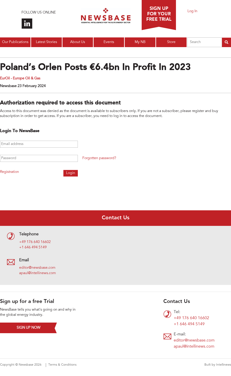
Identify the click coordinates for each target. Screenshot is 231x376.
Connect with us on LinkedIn (27, 23)
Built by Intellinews (217, 365)
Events (109, 42)
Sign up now (28, 328)
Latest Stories (46, 42)
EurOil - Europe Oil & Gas (20, 78)
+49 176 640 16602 (35, 242)
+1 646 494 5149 (33, 247)
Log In (192, 11)
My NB (140, 42)
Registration (9, 172)
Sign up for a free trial (159, 15)
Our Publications (15, 42)
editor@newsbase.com (37, 268)
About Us (77, 42)
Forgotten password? (99, 158)
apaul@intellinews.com (37, 273)
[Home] (106, 17)
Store (171, 42)
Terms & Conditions (62, 365)
